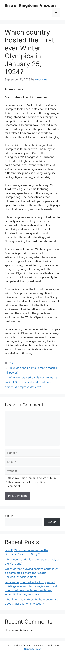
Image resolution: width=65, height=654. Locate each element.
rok (11, 363)
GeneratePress (32, 648)
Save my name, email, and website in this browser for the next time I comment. (32, 482)
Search (9, 515)
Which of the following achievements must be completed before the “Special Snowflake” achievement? (31, 573)
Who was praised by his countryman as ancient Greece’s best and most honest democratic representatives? (32, 382)
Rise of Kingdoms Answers (31, 5)
